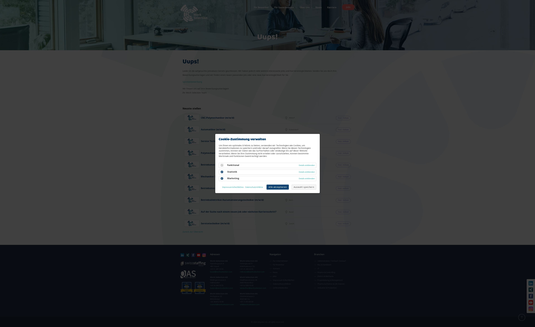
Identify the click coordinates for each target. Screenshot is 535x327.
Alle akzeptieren (278, 187)
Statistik (232, 171)
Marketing (233, 178)
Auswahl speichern (304, 187)
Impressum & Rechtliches (233, 187)
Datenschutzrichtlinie (254, 187)
